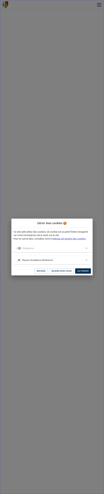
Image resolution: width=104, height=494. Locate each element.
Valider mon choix (61, 271)
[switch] (16, 260)
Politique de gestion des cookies (68, 238)
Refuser (41, 271)
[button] (52, 248)
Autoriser (83, 271)
